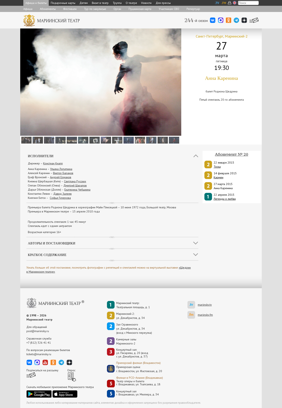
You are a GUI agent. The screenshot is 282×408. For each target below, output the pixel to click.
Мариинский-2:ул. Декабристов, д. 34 (130, 316)
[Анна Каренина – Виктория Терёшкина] (48, 140)
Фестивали (70, 9)
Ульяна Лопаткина (61, 169)
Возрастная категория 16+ (44, 232)
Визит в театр (100, 3)
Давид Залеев (62, 194)
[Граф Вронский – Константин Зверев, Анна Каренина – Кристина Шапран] (105, 140)
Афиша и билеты (36, 3)
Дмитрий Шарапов (75, 185)
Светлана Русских (75, 181)
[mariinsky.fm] (192, 315)
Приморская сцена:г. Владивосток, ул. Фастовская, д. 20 (134, 369)
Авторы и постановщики (51, 243)
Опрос (71, 370)
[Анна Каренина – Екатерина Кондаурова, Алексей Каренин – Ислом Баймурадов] (116, 140)
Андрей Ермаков (60, 177)
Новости (146, 3)
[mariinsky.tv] (192, 305)
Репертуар (193, 9)
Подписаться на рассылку (42, 370)
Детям (83, 3)
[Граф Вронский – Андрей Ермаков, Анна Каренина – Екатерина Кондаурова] (128, 140)
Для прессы (163, 3)
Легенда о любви (225, 199)
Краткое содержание (47, 255)
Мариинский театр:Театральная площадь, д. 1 (133, 305)
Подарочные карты (63, 3)
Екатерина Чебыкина (77, 189)
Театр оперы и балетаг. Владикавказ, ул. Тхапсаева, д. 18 (138, 383)
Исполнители (40, 156)
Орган (117, 9)
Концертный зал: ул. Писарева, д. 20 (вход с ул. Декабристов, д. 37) (132, 353)
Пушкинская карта (140, 9)
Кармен (218, 177)
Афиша (27, 9)
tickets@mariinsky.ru (38, 354)
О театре (131, 3)
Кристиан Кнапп (53, 163)
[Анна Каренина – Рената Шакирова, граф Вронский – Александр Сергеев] (60, 140)
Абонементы (48, 9)
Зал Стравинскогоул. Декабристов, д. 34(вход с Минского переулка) (134, 329)
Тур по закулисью (95, 9)
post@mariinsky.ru (37, 331)
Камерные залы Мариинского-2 (126, 341)
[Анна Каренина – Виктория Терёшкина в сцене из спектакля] (139, 140)
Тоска (217, 167)
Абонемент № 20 (231, 154)
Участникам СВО (169, 9)
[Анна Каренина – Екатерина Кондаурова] (173, 140)
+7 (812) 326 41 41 (38, 342)
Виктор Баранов (63, 173)
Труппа (117, 3)
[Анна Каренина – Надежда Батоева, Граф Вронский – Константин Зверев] (162, 140)
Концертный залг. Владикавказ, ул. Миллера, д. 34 (137, 393)
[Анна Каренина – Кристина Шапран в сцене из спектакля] (150, 140)
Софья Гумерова (60, 198)
